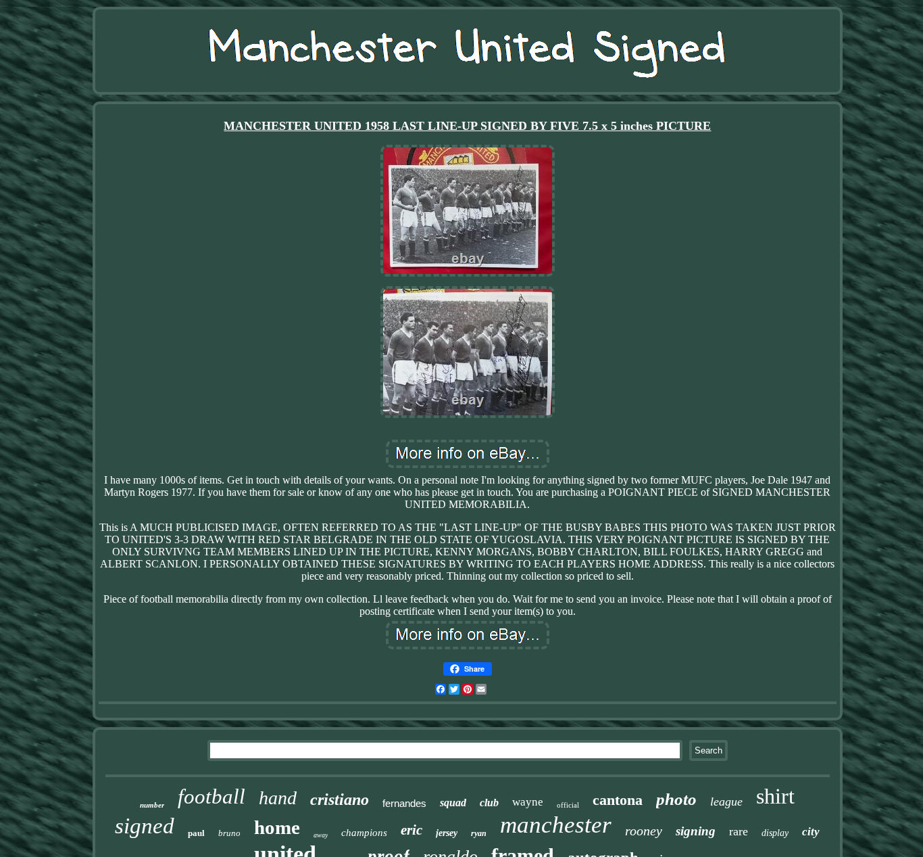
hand (278, 797)
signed (144, 826)
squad (453, 802)
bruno (229, 833)
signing (696, 831)
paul (196, 833)
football (211, 796)
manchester (556, 825)
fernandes (404, 803)
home (277, 827)
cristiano (339, 799)
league (726, 801)
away (321, 835)
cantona (618, 799)
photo (676, 799)
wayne (527, 801)
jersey (446, 833)
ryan (479, 833)
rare (738, 831)
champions (364, 832)
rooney (643, 830)
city (811, 831)
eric (411, 830)
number (152, 805)
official (568, 805)
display (775, 833)
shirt (775, 796)
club (489, 802)
